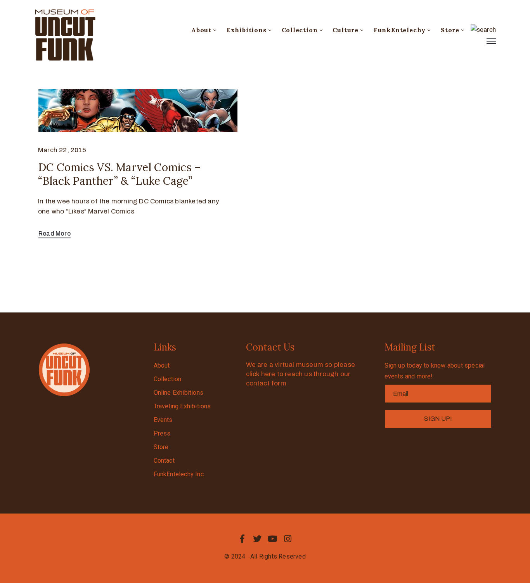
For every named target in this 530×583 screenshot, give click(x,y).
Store (450, 30)
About (201, 30)
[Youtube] (273, 539)
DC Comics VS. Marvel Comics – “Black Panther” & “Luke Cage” (119, 174)
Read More (54, 233)
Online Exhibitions (179, 392)
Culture (346, 30)
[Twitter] (257, 539)
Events (163, 419)
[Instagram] (288, 539)
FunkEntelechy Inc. (179, 474)
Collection (300, 30)
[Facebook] (242, 539)
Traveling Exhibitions (182, 406)
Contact (164, 460)
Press (162, 433)
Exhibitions (247, 30)
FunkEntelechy (400, 30)
